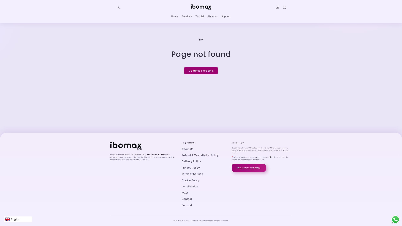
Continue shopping (201, 70)
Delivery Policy (191, 161)
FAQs (185, 192)
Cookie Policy (190, 180)
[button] (118, 7)
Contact (187, 198)
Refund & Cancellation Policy (200, 155)
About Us (187, 149)
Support (187, 205)
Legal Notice (190, 186)
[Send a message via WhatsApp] (395, 219)
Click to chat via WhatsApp (249, 168)
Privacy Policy (191, 167)
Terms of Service (192, 173)
